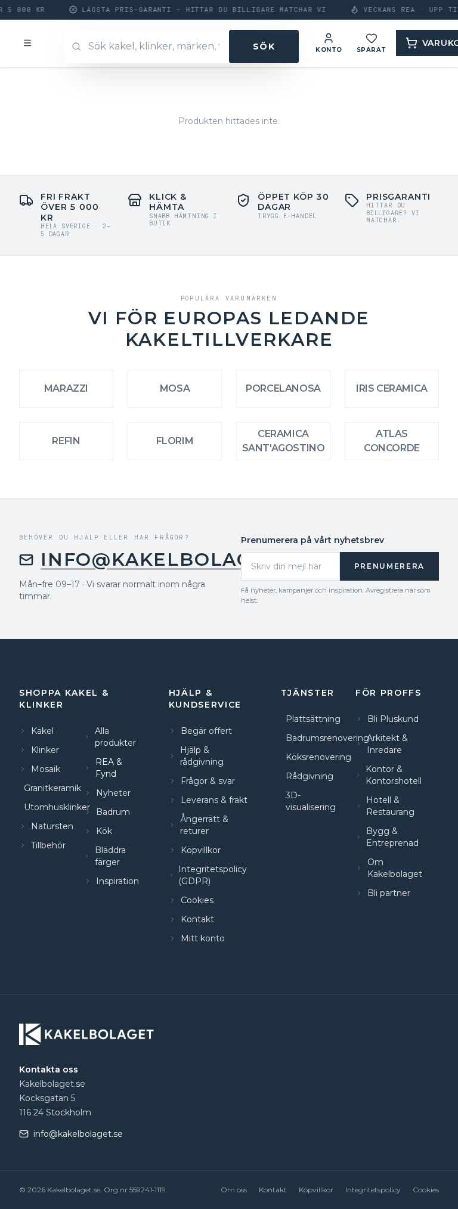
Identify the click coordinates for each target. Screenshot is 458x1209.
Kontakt (273, 1189)
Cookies (426, 1189)
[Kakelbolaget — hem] (88, 1034)
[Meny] (27, 43)
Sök (264, 46)
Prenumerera (389, 566)
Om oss (234, 1189)
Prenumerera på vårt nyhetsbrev (312, 540)
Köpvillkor (316, 1189)
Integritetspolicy (373, 1189)
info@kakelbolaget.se (174, 560)
